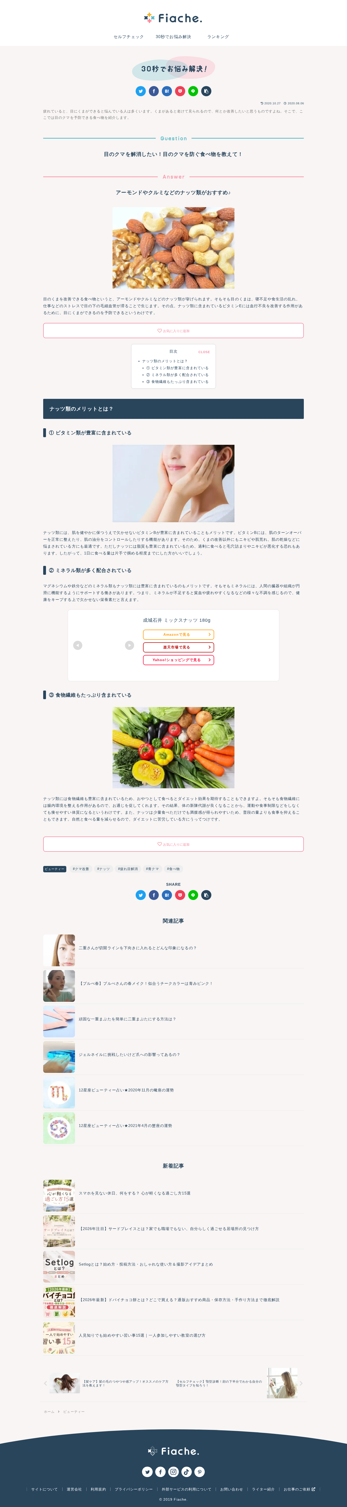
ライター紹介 (263, 1489)
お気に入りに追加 (176, 331)
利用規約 (98, 1489)
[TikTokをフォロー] (186, 1472)
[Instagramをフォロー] (173, 1472)
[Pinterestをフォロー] (199, 1472)
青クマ (153, 869)
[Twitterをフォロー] (147, 1472)
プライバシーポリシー (134, 1489)
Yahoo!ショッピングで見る (177, 660)
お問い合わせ (231, 1489)
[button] (206, 91)
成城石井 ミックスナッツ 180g (177, 620)
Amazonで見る (176, 634)
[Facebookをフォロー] (160, 1472)
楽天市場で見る (176, 647)
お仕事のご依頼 (298, 1489)
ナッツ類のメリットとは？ (165, 361)
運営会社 (74, 1489)
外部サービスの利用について (187, 1489)
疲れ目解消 (129, 869)
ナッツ (104, 869)
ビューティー (55, 869)
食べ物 (174, 869)
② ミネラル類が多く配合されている (177, 375)
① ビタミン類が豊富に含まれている (177, 368)
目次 (173, 351)
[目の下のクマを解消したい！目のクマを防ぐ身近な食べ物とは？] (167, 91)
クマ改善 (82, 869)
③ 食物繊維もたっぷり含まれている (177, 382)
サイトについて (44, 1489)
